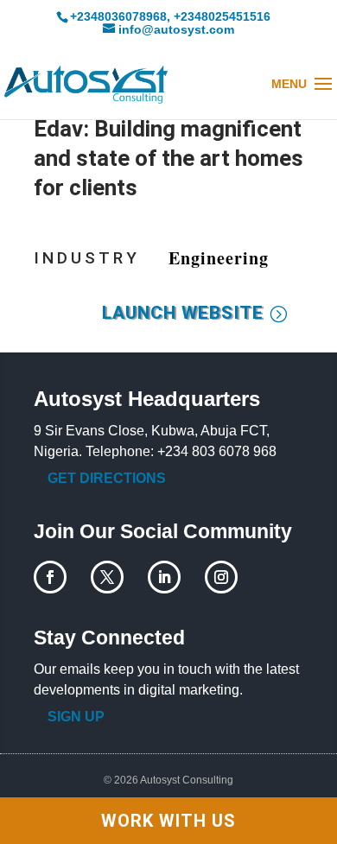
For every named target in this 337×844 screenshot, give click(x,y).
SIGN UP (76, 716)
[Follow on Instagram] (221, 577)
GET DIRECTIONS (107, 478)
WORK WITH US (168, 820)
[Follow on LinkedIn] (164, 577)
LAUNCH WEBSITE (183, 312)
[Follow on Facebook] (50, 577)
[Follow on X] (107, 577)
